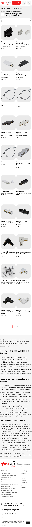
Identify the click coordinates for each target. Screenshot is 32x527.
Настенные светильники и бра (8, 488)
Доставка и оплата (26, 485)
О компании (24, 482)
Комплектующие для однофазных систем (11, 11)
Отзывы (23, 475)
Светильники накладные (6, 477)
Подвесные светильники (6, 490)
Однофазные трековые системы (8, 9)
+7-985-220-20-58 (10, 514)
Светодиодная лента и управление (9, 475)
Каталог (9, 8)
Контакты (24, 487)
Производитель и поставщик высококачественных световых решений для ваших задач (24, 464)
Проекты (23, 473)
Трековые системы (17, 8)
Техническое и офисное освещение (9, 492)
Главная (3, 8)
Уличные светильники (6, 494)
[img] (24, 3)
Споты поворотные (5, 486)
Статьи (23, 478)
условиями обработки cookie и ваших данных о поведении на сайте (13, 521)
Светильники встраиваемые (7, 482)
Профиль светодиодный (6, 479)
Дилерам (24, 480)
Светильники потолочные (7, 496)
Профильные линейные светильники (9, 484)
